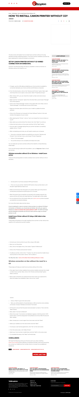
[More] (69, 21)
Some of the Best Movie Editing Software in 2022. (31, 257)
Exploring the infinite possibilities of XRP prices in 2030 (60, 92)
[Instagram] (12, 4)
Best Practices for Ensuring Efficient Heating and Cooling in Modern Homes (60, 82)
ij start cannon (36, 198)
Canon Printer (15, 349)
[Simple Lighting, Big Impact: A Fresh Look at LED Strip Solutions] (18, 361)
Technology (14, 13)
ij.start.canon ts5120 (13, 342)
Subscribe (67, 385)
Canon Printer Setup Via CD (37, 349)
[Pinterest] (64, 21)
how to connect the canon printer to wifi (26, 209)
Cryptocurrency (55, 90)
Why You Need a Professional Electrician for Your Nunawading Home (60, 71)
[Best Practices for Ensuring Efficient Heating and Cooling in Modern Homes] (60, 361)
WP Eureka (68, 392)
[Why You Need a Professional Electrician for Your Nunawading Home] (39, 361)
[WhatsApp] (66, 21)
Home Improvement (56, 69)
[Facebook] (9, 4)
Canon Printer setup (25, 349)
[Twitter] (17, 4)
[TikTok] (14, 4)
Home (10, 13)
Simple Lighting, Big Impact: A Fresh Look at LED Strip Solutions (60, 61)
